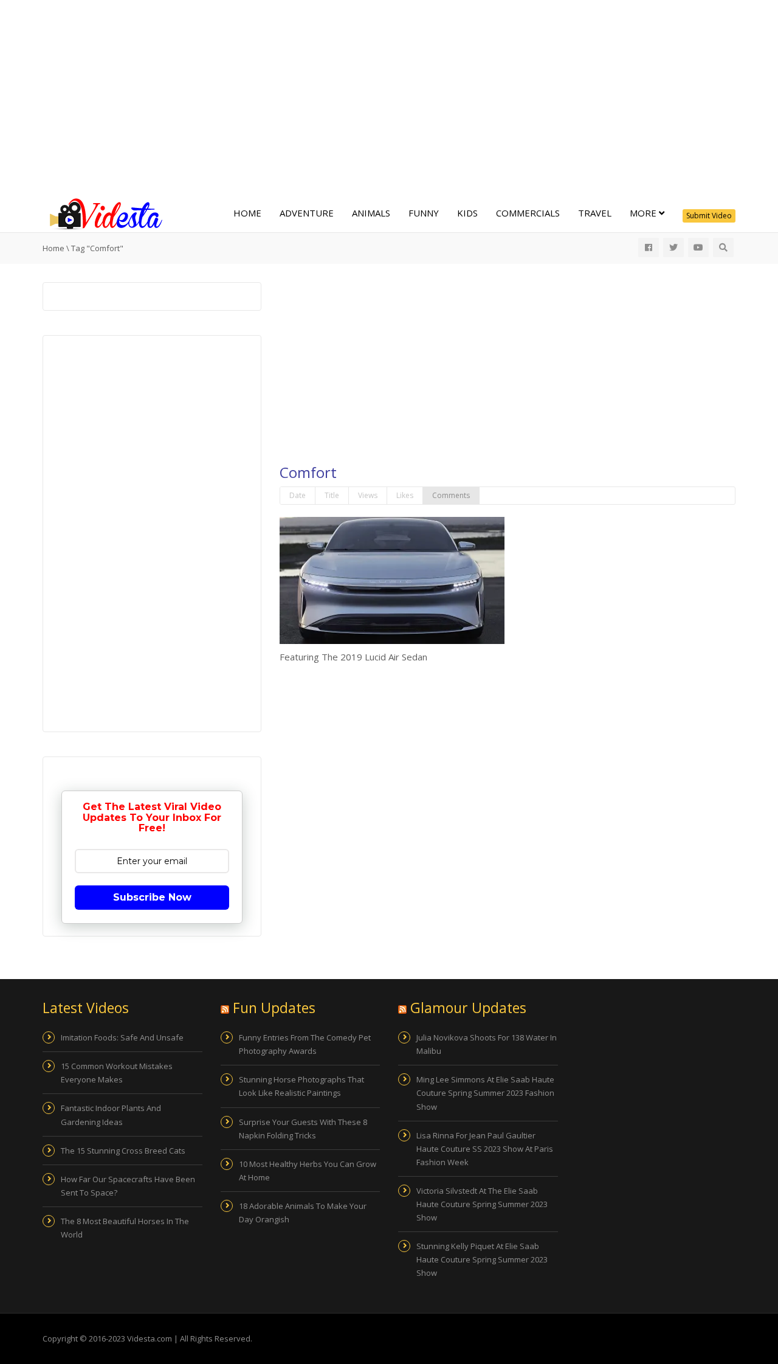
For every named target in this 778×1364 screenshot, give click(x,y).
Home (247, 213)
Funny (423, 213)
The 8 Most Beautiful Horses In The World (125, 1228)
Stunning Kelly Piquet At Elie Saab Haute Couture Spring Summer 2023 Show (482, 1259)
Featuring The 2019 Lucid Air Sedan (353, 657)
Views (367, 495)
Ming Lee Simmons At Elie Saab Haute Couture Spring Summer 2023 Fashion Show (485, 1093)
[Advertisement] (389, 97)
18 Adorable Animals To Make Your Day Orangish (303, 1212)
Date (297, 495)
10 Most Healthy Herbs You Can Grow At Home (307, 1170)
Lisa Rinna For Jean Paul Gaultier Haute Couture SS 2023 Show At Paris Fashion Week (484, 1149)
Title (332, 495)
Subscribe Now (152, 897)
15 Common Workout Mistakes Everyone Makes (117, 1073)
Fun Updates (274, 1007)
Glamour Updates (468, 1007)
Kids (467, 213)
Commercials (528, 213)
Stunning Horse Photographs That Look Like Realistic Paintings (301, 1086)
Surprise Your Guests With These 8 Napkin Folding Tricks (303, 1128)
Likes (404, 495)
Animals (371, 213)
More (644, 213)
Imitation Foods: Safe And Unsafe (122, 1037)
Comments (451, 495)
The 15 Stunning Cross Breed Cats (123, 1150)
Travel (594, 213)
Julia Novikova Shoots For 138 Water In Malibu (486, 1044)
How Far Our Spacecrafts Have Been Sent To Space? (128, 1186)
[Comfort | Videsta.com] (103, 212)
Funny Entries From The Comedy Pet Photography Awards (305, 1044)
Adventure (307, 213)
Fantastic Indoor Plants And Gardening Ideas (111, 1115)
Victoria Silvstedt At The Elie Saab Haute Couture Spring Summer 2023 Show (482, 1204)
